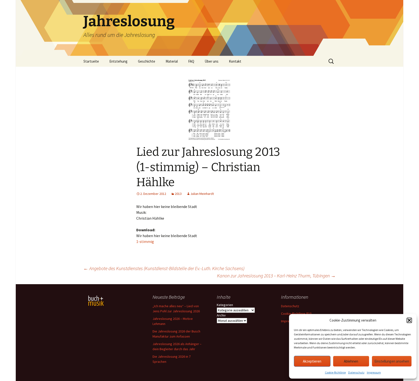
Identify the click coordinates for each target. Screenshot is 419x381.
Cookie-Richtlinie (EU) (296, 313)
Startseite (91, 61)
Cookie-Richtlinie (335, 372)
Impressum (374, 372)
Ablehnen (351, 361)
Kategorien (225, 305)
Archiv (221, 315)
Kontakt (235, 61)
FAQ (191, 61)
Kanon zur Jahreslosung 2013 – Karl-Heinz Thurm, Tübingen (276, 276)
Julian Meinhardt (202, 193)
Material (172, 61)
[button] (409, 320)
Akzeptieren (312, 361)
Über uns (211, 61)
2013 (178, 193)
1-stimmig (145, 241)
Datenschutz (356, 372)
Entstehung (118, 61)
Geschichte (146, 61)
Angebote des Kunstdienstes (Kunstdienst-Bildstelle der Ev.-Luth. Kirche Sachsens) (163, 268)
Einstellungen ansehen (391, 361)
